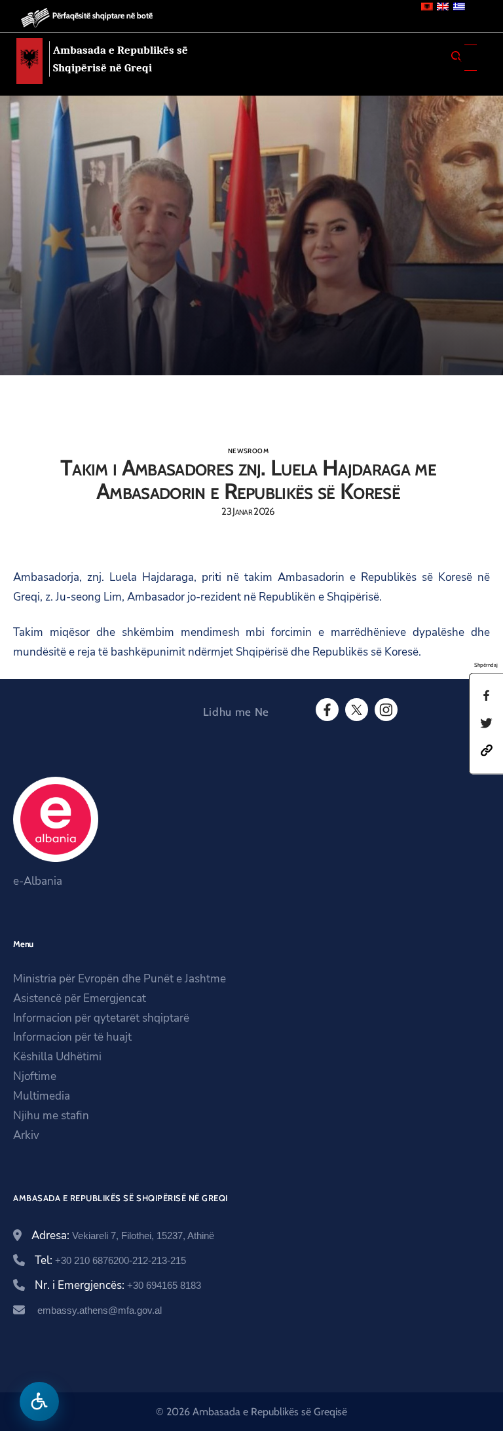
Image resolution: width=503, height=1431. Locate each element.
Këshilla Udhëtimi (57, 1056)
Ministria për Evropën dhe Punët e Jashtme (119, 978)
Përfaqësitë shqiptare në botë (102, 15)
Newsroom (248, 451)
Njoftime (34, 1076)
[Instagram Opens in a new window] (385, 709)
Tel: (110, 1260)
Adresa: (122, 1235)
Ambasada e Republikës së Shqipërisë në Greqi (120, 59)
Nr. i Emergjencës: (118, 1285)
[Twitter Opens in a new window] (355, 709)
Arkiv (26, 1135)
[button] (487, 749)
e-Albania (37, 881)
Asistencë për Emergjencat (79, 998)
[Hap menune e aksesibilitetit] (39, 1401)
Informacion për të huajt (72, 1037)
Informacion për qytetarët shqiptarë (101, 1018)
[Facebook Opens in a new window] (326, 709)
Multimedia (41, 1096)
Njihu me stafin (51, 1115)
